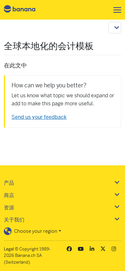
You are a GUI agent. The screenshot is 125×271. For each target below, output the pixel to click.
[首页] (25, 10)
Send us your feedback (39, 117)
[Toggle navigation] (115, 10)
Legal (9, 249)
